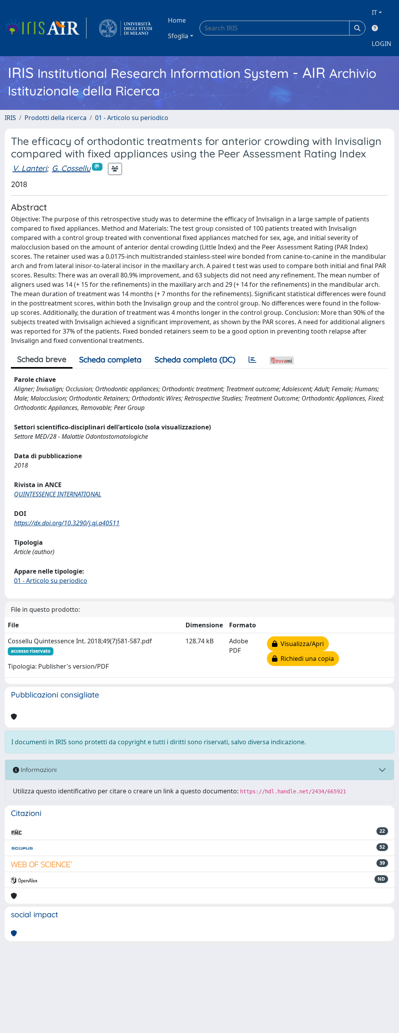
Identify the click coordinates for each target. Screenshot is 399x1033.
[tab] (252, 359)
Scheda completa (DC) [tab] (195, 359)
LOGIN (381, 43)
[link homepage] (46, 28)
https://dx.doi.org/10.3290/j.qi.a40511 (67, 523)
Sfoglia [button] (178, 36)
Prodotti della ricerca (56, 117)
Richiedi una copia (305, 658)
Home (177, 20)
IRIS (10, 117)
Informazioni (37, 769)
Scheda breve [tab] (41, 359)
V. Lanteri (29, 168)
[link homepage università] (126, 28)
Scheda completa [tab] (110, 359)
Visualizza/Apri (300, 643)
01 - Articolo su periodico (131, 117)
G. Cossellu (71, 168)
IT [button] (374, 12)
